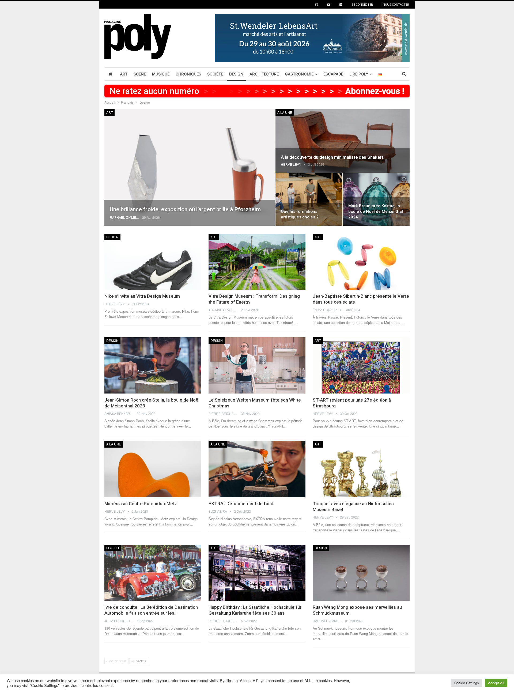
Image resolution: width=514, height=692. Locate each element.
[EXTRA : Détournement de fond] (257, 469)
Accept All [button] (496, 682)
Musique (160, 74)
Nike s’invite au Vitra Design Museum (142, 296)
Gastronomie (299, 74)
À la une (284, 112)
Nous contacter (396, 4)
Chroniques (188, 74)
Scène (140, 74)
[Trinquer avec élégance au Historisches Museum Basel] (361, 469)
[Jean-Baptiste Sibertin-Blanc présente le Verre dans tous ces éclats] (361, 262)
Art (123, 74)
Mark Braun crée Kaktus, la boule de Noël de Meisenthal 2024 (375, 211)
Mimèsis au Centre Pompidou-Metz (140, 503)
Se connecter (362, 4)
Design (236, 74)
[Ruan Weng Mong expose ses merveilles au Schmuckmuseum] (361, 573)
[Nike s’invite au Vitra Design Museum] (152, 262)
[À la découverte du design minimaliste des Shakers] (342, 141)
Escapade (333, 74)
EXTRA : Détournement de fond (241, 503)
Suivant (138, 661)
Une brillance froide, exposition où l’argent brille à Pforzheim (185, 209)
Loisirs (112, 548)
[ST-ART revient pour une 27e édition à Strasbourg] (361, 365)
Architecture (264, 74)
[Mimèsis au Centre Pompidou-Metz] (152, 469)
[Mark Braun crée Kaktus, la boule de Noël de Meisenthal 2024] (376, 199)
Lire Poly (358, 74)
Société (215, 74)
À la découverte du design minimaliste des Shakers (332, 157)
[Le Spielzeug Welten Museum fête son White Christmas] (257, 365)
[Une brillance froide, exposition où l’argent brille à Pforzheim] (189, 167)
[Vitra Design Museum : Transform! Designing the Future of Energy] (257, 262)
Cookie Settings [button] (466, 682)
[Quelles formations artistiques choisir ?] (309, 199)
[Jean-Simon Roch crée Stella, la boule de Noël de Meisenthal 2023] (152, 365)
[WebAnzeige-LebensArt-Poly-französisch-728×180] (312, 37)
